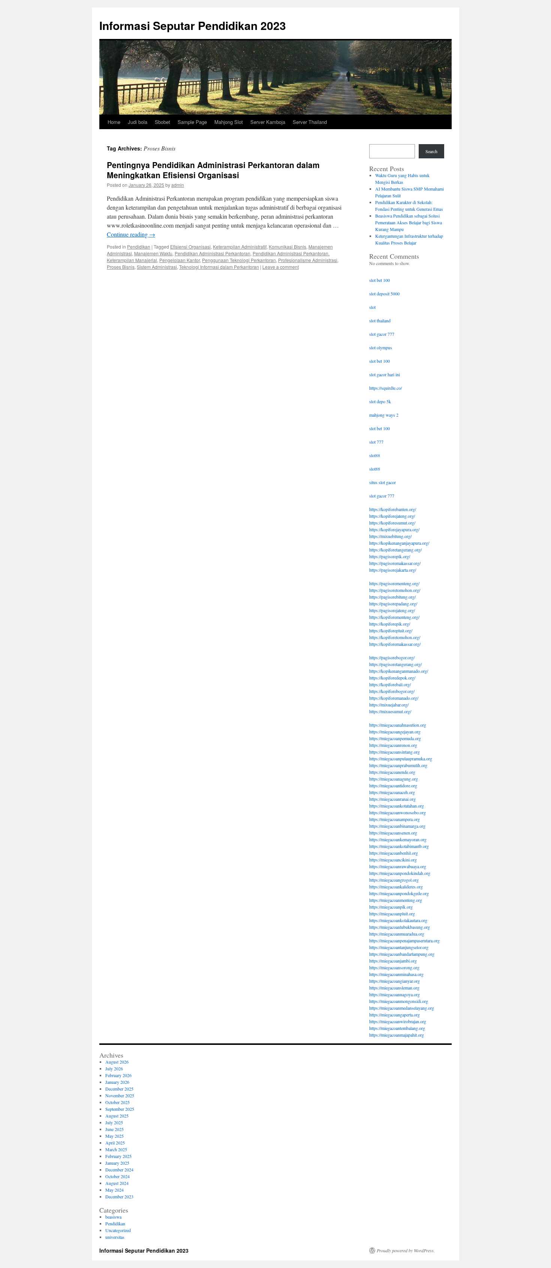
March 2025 (116, 1149)
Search (431, 151)
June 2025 (114, 1129)
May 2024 (114, 1190)
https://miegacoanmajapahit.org (396, 1035)
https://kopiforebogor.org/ (392, 691)
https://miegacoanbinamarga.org (397, 826)
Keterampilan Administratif (240, 246)
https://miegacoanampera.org (394, 819)
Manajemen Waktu (153, 253)
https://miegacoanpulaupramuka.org (400, 758)
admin (177, 185)
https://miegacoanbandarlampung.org (401, 954)
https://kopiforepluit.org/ (390, 630)
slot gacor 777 (381, 334)
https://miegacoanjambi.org (393, 961)
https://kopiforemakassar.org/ (395, 644)
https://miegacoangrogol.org (394, 880)
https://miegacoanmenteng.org (395, 900)
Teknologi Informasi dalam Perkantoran (219, 267)
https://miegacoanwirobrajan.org (397, 1021)
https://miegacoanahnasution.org (397, 725)
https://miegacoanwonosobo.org (397, 812)
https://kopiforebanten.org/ (392, 509)
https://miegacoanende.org (392, 772)
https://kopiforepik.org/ (389, 624)
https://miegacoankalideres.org (396, 887)
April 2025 (115, 1143)
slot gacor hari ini (384, 374)
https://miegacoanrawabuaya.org (397, 866)
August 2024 (117, 1183)
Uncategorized (118, 1230)
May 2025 (114, 1136)
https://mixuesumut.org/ (390, 711)
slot (372, 307)
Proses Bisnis (121, 267)
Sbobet (162, 121)
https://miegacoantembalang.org (397, 1028)
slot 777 (376, 442)
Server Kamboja (267, 121)
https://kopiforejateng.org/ (392, 516)
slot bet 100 (379, 280)
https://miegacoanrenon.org (393, 745)
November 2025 (119, 1095)
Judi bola (137, 121)
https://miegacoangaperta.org (394, 1015)
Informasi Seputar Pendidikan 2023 (192, 25)
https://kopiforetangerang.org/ (395, 550)
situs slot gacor (382, 482)
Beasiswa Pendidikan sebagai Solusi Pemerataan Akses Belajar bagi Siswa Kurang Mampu (408, 222)
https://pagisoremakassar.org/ (395, 563)
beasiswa (113, 1217)
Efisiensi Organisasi (190, 246)
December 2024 (119, 1170)
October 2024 (117, 1176)
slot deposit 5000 (384, 294)
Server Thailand (310, 121)
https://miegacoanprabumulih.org (398, 765)
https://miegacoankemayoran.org (398, 839)
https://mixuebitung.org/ (390, 536)
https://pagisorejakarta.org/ (392, 570)
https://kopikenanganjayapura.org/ (399, 543)
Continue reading (131, 234)
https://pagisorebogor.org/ (392, 657)
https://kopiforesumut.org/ (392, 523)
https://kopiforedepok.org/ (392, 678)
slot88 (374, 455)
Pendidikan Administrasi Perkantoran (212, 253)
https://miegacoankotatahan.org (396, 806)
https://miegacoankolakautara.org (398, 920)
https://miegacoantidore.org (393, 785)
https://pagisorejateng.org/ (392, 610)
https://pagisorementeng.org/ (394, 583)
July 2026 (114, 1068)
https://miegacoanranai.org (392, 799)
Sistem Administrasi (157, 267)
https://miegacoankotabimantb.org (399, 846)
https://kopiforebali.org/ (390, 684)
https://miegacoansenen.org (393, 833)
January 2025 (117, 1163)
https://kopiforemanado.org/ (393, 698)
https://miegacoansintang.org (394, 752)
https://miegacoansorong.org (394, 967)
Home (114, 121)
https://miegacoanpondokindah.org (399, 873)
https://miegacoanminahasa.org (396, 974)
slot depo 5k (380, 401)
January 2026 (117, 1082)
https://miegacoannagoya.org (394, 994)
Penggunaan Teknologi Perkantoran (239, 260)
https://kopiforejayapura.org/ (394, 529)
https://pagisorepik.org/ (389, 556)
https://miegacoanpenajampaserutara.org (404, 940)
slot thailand (380, 320)
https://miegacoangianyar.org (394, 981)
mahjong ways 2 (383, 415)
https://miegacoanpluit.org (392, 913)
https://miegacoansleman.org (394, 988)
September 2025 (119, 1109)
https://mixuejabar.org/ (389, 705)
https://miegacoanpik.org (391, 907)
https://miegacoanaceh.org (392, 792)
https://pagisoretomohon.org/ (394, 590)
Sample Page (192, 121)
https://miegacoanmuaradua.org (396, 934)
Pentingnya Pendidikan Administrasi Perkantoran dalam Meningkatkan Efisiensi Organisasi (213, 169)
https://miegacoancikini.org (393, 860)
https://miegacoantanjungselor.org (398, 947)
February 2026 (118, 1075)
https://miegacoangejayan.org (395, 732)
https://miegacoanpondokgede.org (399, 893)
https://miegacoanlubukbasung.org (399, 927)
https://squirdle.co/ (385, 388)
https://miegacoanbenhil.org (393, 853)
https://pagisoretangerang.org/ (395, 664)
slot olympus (380, 347)
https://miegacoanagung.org (393, 779)
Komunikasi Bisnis (287, 246)
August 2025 (117, 1116)
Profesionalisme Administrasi (307, 260)
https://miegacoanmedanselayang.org (401, 1008)
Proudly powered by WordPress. (406, 1250)
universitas (114, 1237)
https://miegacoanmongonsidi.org (398, 1001)
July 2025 (114, 1122)
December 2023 (119, 1196)
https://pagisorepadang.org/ (393, 603)
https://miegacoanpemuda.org (395, 738)
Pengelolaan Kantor (179, 260)
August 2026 (117, 1062)
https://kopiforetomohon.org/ (394, 637)
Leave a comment (280, 267)
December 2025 (119, 1089)
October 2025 (117, 1102)
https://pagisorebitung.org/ (392, 597)
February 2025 (118, 1156)
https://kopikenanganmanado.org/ (398, 671)
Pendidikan (138, 246)
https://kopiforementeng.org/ (394, 617)
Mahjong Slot (228, 121)
